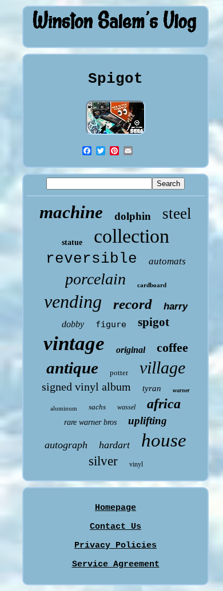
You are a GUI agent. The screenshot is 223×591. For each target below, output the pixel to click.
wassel (126, 407)
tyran (151, 388)
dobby (73, 324)
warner (181, 390)
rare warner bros (90, 422)
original (130, 350)
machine (71, 212)
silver (103, 461)
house (163, 440)
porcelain (95, 279)
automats (167, 261)
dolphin (132, 216)
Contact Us (115, 527)
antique (72, 368)
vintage (74, 343)
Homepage (115, 508)
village (162, 367)
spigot (153, 322)
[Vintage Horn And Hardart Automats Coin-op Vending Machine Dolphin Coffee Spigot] (115, 135)
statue (72, 242)
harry (176, 306)
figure (110, 324)
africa (164, 403)
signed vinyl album (86, 386)
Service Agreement (116, 564)
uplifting (147, 421)
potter (119, 372)
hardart (114, 445)
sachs (97, 407)
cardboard (151, 285)
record (132, 304)
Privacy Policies (115, 545)
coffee (172, 347)
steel (177, 213)
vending (73, 301)
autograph (66, 445)
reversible (91, 258)
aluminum (63, 408)
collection (131, 236)
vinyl (136, 464)
